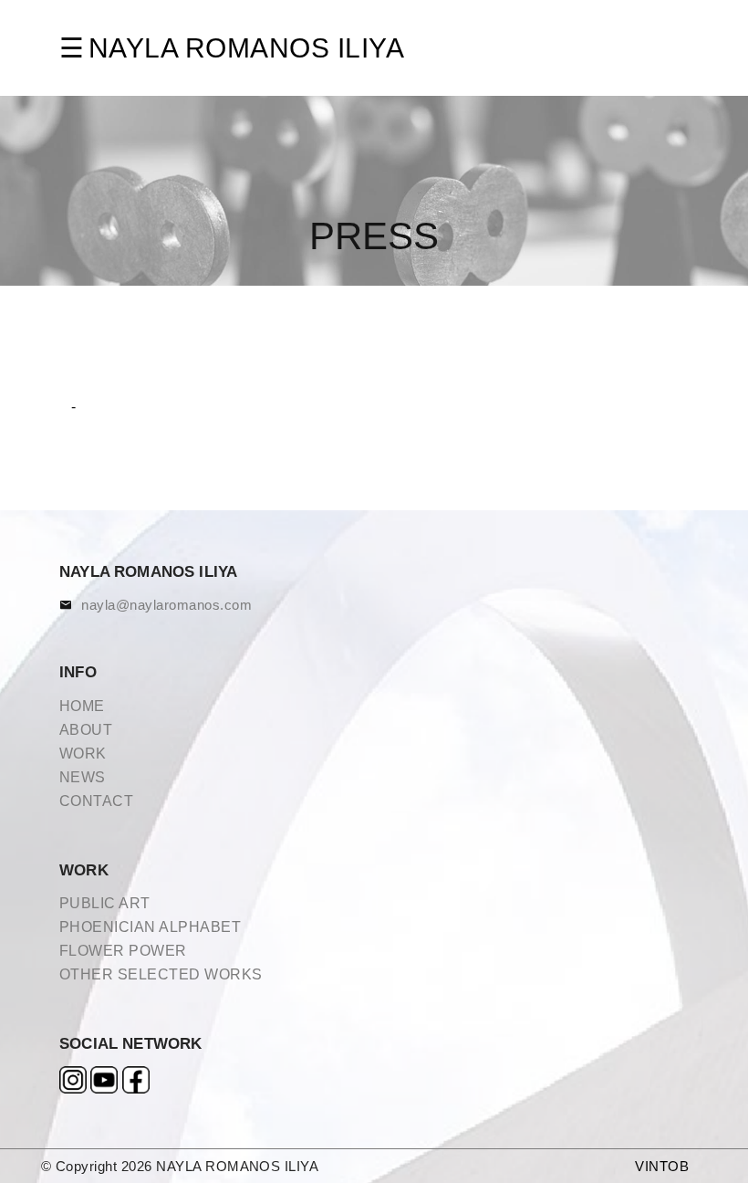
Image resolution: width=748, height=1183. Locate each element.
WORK (83, 753)
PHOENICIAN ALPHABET (150, 927)
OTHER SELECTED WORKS (161, 974)
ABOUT (85, 730)
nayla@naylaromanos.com (166, 604)
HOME (82, 706)
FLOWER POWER (123, 950)
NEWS (82, 777)
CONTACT (96, 801)
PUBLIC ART (105, 903)
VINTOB (662, 1166)
